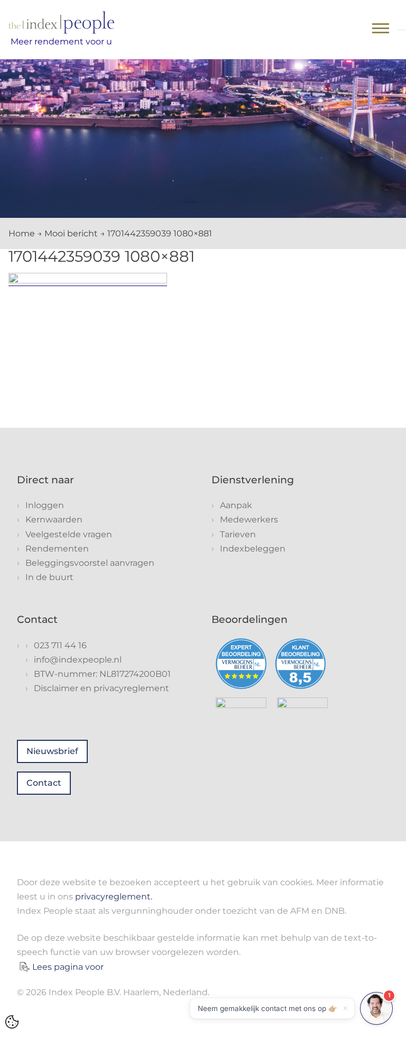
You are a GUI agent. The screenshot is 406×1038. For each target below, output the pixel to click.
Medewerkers (249, 520)
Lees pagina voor (68, 967)
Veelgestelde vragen (68, 534)
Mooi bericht (71, 233)
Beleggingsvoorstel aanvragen (89, 563)
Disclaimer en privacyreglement (101, 688)
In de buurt (49, 577)
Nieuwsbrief (52, 751)
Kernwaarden (53, 520)
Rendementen (57, 549)
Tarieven (238, 534)
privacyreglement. (113, 897)
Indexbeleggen (252, 549)
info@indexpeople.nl (78, 660)
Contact (43, 783)
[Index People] (61, 22)
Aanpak (236, 505)
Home (21, 233)
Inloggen (44, 505)
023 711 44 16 (60, 645)
